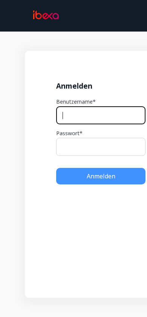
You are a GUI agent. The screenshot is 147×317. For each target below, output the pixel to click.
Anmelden (101, 176)
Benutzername (74, 102)
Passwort (68, 133)
